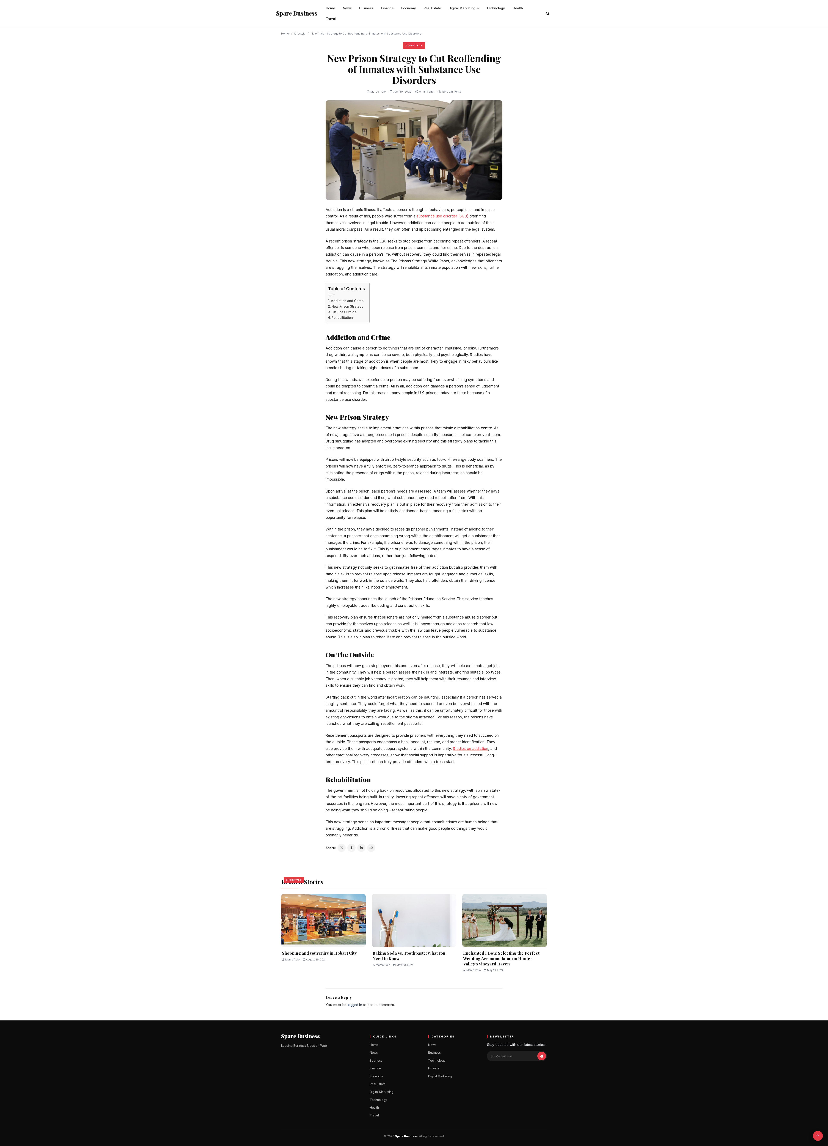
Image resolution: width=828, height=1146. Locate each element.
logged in (354, 1005)
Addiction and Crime (347, 301)
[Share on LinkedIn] (361, 848)
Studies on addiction (470, 748)
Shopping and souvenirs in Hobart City (319, 953)
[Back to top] (818, 1136)
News (347, 8)
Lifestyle (300, 33)
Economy (408, 8)
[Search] (547, 13)
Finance (387, 8)
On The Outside (344, 312)
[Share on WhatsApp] (371, 848)
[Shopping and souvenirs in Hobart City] (323, 920)
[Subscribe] (541, 1056)
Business (366, 8)
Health (518, 8)
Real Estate (432, 8)
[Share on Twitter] (341, 848)
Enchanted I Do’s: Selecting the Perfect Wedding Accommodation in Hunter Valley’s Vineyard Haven (501, 958)
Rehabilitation (342, 318)
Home (330, 8)
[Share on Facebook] (351, 848)
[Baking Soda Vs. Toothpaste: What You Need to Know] (414, 920)
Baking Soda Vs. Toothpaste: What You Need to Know (409, 955)
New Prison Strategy (347, 306)
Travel (331, 19)
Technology (495, 8)
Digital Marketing (462, 8)
